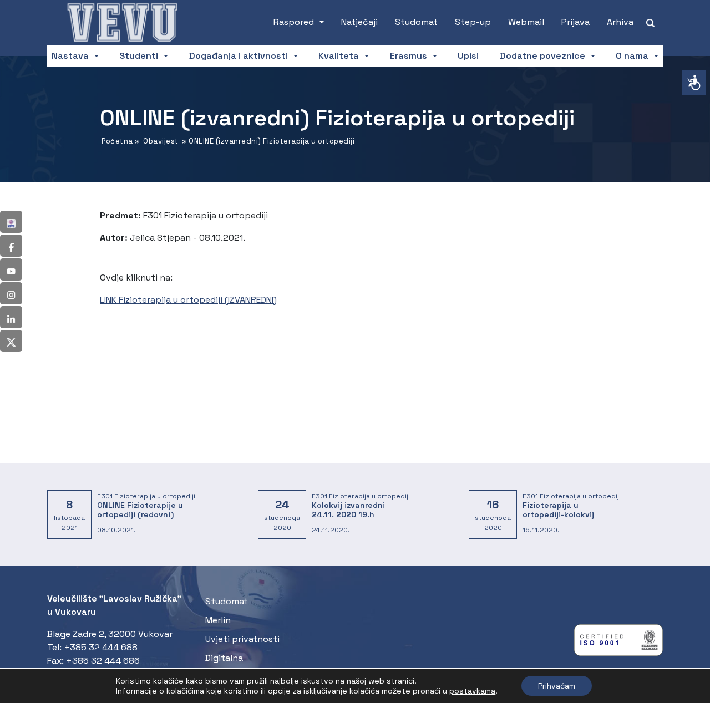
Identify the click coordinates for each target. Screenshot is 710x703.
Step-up (473, 22)
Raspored (293, 22)
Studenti (138, 56)
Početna (117, 141)
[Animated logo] (122, 22)
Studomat (416, 22)
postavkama (472, 691)
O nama (632, 56)
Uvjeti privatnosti (242, 639)
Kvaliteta (338, 56)
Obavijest (161, 141)
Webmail (526, 22)
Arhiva (620, 22)
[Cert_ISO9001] (618, 643)
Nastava (70, 56)
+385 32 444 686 (103, 660)
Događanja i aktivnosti (238, 56)
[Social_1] (11, 222)
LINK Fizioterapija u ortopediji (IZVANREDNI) (188, 299)
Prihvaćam (556, 686)
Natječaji (359, 22)
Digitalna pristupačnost (236, 664)
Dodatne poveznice (542, 56)
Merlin (218, 620)
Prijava (575, 22)
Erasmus (408, 56)
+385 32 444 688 (101, 647)
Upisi (468, 56)
